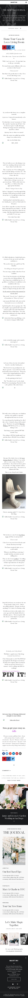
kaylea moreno (9, 995)
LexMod (16, 558)
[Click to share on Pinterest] (16, 753)
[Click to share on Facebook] (3, 753)
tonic (23, 995)
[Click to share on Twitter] (7, 753)
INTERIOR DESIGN (14, 35)
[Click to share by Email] (20, 753)
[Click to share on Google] (10, 753)
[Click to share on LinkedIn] (13, 753)
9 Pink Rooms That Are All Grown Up (14, 778)
